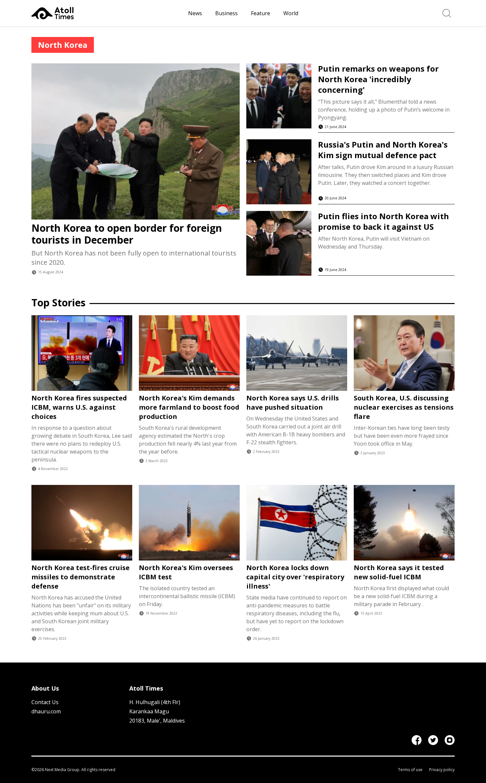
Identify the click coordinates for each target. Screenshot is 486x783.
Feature (260, 13)
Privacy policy (442, 769)
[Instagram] (450, 740)
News (195, 13)
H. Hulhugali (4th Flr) (154, 702)
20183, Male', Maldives (157, 720)
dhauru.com (46, 711)
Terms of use (410, 769)
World (290, 13)
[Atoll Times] (107, 13)
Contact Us (45, 702)
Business (226, 13)
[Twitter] (433, 740)
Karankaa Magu (149, 711)
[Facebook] (417, 740)
